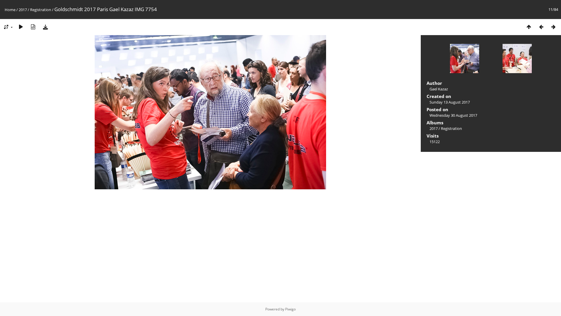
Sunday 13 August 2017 (450, 102)
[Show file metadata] (33, 26)
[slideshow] (21, 26)
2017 (23, 9)
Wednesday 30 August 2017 (453, 115)
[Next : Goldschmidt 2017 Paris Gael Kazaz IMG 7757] (553, 26)
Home (10, 9)
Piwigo (290, 309)
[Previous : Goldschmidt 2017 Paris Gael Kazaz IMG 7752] (541, 26)
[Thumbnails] (529, 26)
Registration (40, 9)
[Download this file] (45, 26)
